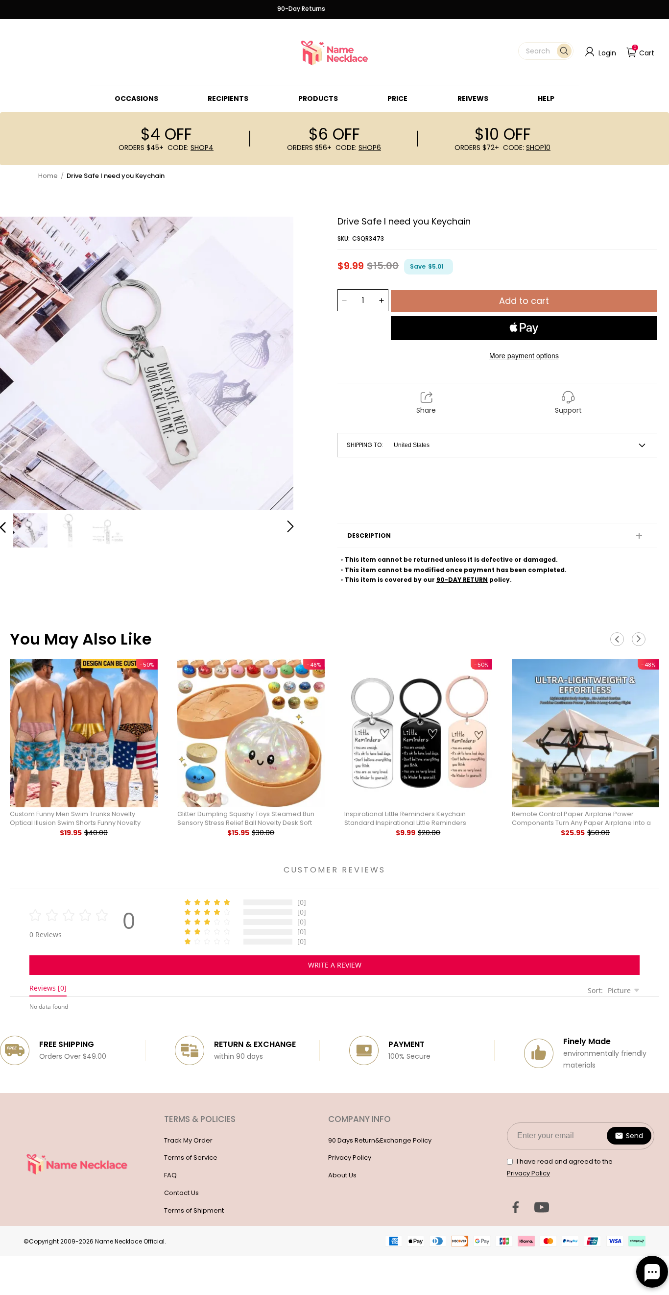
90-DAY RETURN (462, 579)
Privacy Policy (349, 1157)
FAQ (170, 1175)
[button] (545, 51)
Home (48, 175)
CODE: (190, 147)
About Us (342, 1175)
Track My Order (188, 1140)
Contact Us (181, 1192)
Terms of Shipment (194, 1210)
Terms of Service (190, 1157)
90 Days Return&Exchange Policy (379, 1140)
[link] (136, 98)
